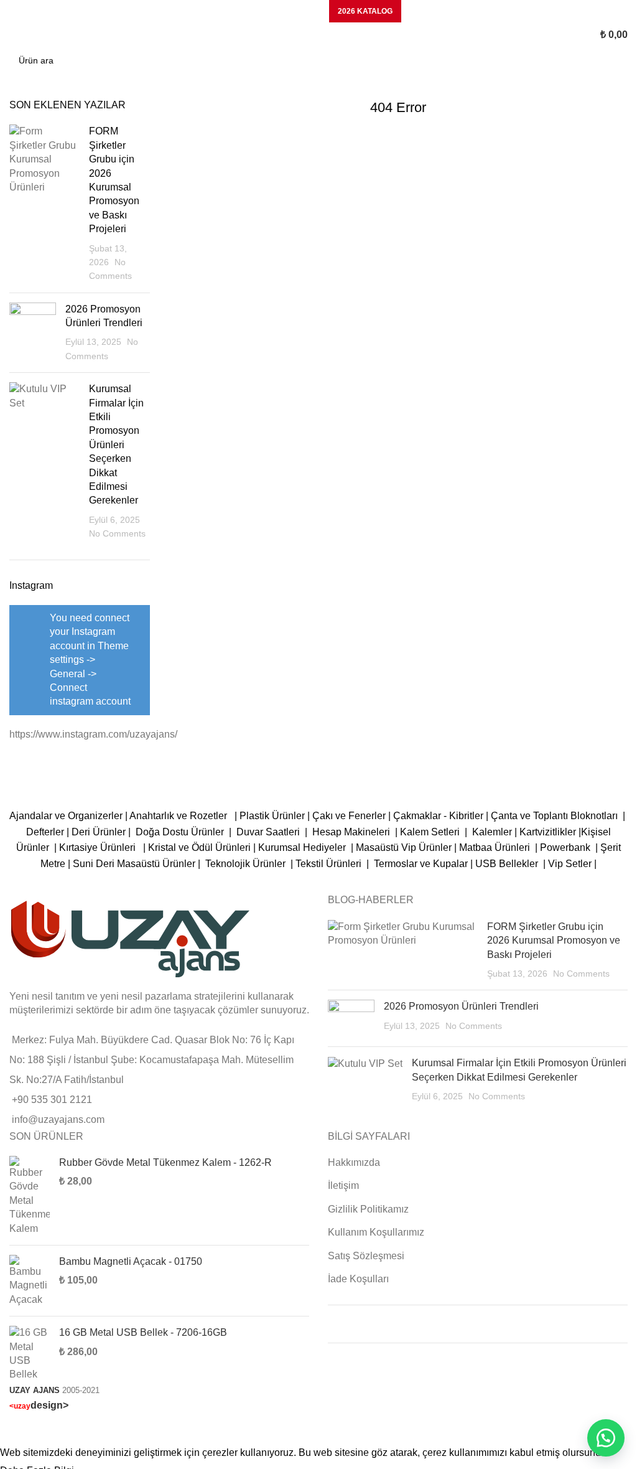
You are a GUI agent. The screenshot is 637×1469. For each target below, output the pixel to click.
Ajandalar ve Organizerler (66, 815)
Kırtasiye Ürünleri (100, 847)
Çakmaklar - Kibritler (438, 815)
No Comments (117, 533)
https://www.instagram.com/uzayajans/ (93, 734)
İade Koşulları (358, 1279)
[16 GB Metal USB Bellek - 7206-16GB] (29, 1354)
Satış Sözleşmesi (366, 1256)
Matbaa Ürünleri (494, 847)
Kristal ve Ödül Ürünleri (199, 847)
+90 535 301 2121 (52, 1099)
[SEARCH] (615, 60)
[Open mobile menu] (14, 34)
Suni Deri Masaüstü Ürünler (134, 863)
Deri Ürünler (99, 832)
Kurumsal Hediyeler (302, 847)
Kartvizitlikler (547, 832)
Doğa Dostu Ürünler (181, 832)
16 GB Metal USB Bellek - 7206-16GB (143, 1332)
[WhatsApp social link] (308, 11)
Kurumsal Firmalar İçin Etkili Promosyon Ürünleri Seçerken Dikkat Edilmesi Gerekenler (116, 444)
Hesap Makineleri (351, 832)
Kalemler (492, 832)
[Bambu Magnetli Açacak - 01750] (29, 1281)
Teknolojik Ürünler (246, 863)
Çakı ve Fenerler (349, 815)
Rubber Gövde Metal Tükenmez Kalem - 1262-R (165, 1162)
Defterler (45, 832)
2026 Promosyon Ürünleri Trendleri (461, 1006)
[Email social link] (276, 11)
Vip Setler (570, 863)
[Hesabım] (552, 34)
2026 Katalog (365, 11)
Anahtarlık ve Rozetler (180, 815)
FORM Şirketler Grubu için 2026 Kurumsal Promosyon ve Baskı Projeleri (553, 940)
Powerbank (566, 847)
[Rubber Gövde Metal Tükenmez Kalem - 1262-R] (29, 1196)
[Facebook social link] (244, 11)
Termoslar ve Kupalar (421, 863)
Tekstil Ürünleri (329, 863)
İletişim (343, 1185)
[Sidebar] (15, 1429)
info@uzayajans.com (58, 1119)
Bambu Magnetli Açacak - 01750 (130, 1261)
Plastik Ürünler (272, 815)
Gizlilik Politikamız (368, 1209)
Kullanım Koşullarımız (376, 1232)
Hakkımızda (354, 1162)
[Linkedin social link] (292, 11)
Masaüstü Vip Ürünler (404, 847)
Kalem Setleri (430, 832)
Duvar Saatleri (270, 832)
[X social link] (260, 11)
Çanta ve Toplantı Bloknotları (554, 815)
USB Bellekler (506, 863)
